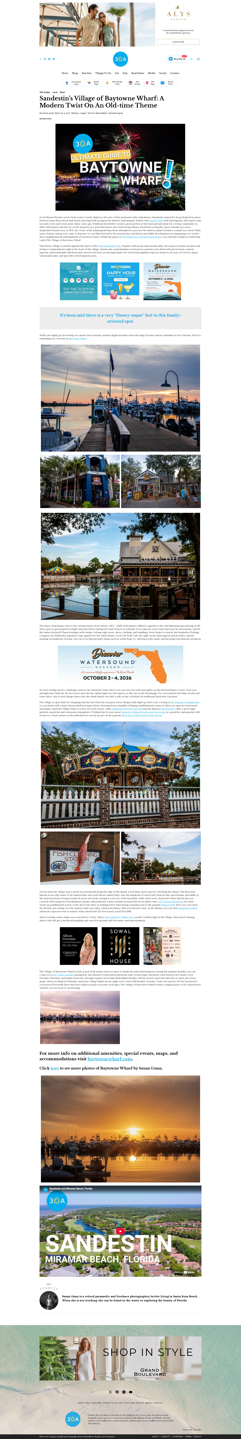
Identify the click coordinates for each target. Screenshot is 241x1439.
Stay (125, 73)
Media (151, 73)
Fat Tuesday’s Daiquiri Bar (185, 702)
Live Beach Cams (76, 83)
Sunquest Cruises (187, 908)
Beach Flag (96, 83)
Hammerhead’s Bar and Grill (127, 708)
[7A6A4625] (161, 481)
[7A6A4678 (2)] (161, 858)
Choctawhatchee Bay (109, 245)
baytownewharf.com (110, 1058)
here (54, 1068)
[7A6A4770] (80, 1017)
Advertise (178, 1436)
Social (162, 73)
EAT (121, 1403)
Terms (188, 1436)
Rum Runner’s (168, 708)
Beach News (170, 83)
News (65, 73)
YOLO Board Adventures (170, 901)
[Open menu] (198, 59)
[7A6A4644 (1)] (80, 481)
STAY (126, 1403)
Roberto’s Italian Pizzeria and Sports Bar (143, 712)
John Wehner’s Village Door (119, 917)
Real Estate (137, 73)
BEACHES (96, 1403)
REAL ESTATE (137, 1403)
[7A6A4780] (80, 858)
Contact (174, 73)
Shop (75, 73)
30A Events (137, 83)
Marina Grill (168, 904)
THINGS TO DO (110, 1403)
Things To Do (103, 73)
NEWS (88, 1403)
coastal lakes (156, 220)
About (155, 1436)
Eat (117, 73)
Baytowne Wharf (78, 338)
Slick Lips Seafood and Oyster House (142, 715)
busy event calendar (63, 974)
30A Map (153, 83)
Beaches (87, 73)
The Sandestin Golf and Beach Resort (142, 236)
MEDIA (148, 1403)
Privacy (197, 1436)
